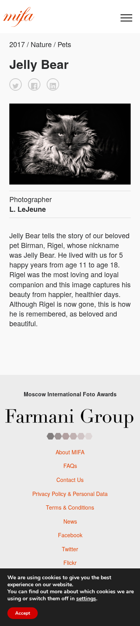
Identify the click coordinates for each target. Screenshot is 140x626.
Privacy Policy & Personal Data (70, 494)
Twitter (70, 549)
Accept (22, 613)
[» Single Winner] (18, 17)
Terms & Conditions (70, 507)
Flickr (70, 562)
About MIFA (70, 452)
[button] (15, 84)
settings (86, 598)
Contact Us (70, 480)
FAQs (70, 466)
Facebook (70, 535)
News (70, 521)
